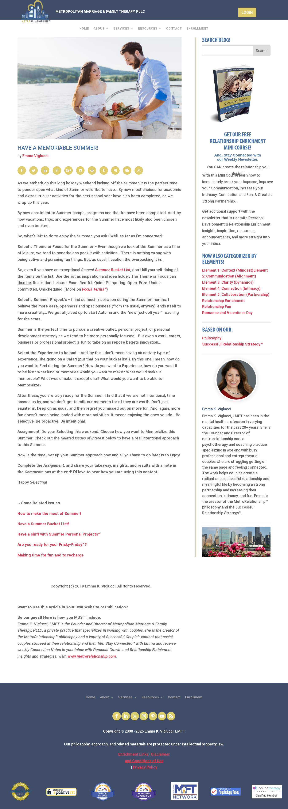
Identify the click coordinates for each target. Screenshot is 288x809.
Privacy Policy (145, 767)
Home (84, 28)
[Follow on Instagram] (144, 716)
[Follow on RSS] (171, 716)
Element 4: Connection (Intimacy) (231, 288)
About (99, 28)
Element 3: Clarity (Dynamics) (228, 282)
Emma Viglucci (35, 156)
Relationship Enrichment (223, 300)
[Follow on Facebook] (116, 716)
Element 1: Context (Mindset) (227, 270)
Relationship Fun (216, 306)
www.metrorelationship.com (92, 656)
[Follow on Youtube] (162, 716)
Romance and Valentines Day (227, 312)
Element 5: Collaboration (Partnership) (235, 294)
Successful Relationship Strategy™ (232, 344)
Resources (147, 28)
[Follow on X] (135, 716)
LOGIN (247, 12)
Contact (174, 28)
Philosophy (211, 338)
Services (121, 28)
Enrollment (198, 28)
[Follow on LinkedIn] (125, 716)
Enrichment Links (133, 754)
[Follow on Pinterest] (153, 716)
